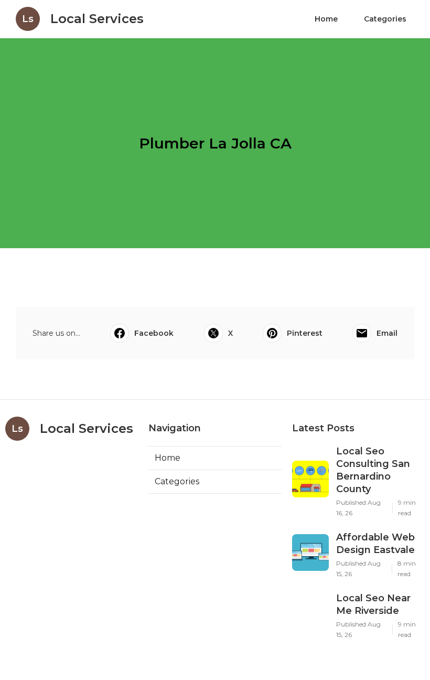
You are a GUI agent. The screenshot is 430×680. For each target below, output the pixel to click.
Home (326, 19)
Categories (385, 19)
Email (387, 333)
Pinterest (304, 333)
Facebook (154, 333)
